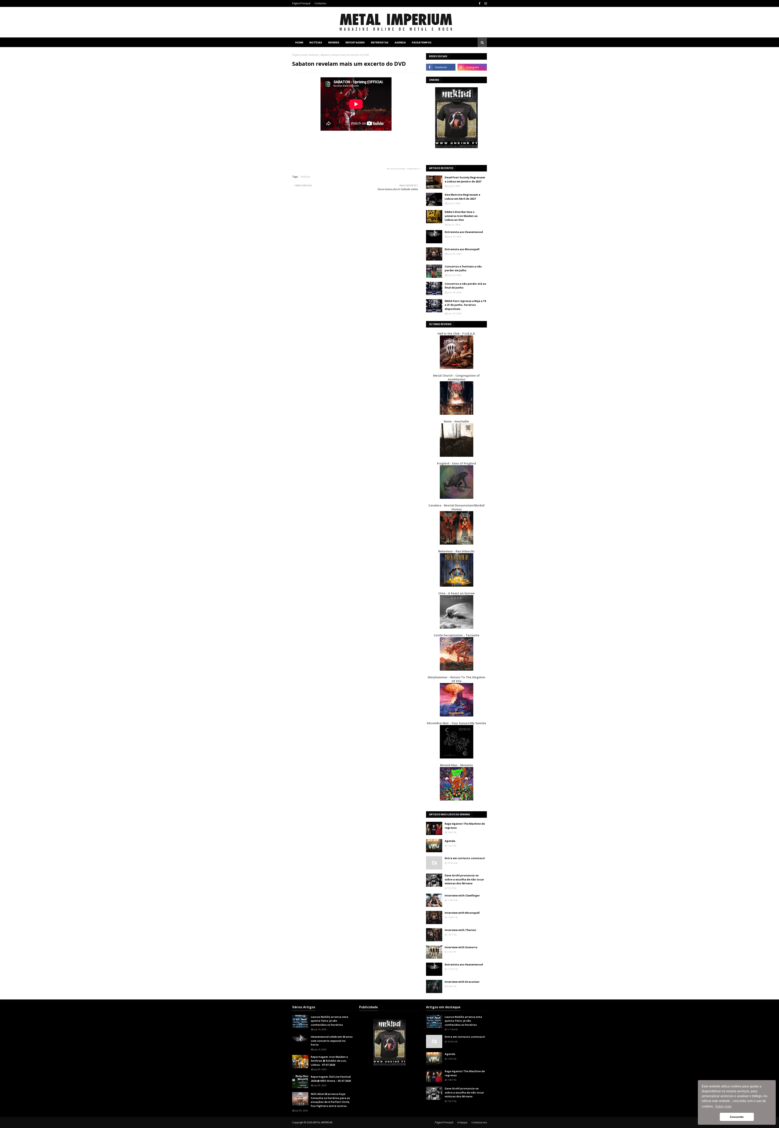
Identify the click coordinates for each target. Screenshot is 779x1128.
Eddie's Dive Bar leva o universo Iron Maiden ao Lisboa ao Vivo (461, 216)
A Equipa (462, 1122)
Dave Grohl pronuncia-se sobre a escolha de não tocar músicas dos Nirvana (464, 879)
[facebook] (479, 3)
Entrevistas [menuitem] (379, 42)
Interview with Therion (460, 930)
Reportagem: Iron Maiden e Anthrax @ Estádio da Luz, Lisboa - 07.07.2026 (329, 1061)
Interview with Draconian (462, 982)
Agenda (450, 841)
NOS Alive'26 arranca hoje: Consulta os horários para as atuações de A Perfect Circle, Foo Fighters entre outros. (330, 1100)
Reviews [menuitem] (333, 42)
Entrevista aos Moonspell (462, 249)
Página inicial (299, 55)
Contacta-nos (479, 1122)
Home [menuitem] (299, 42)
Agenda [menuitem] (400, 42)
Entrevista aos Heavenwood (464, 232)
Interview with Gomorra (461, 947)
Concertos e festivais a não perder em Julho (463, 268)
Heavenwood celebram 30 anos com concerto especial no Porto (332, 1040)
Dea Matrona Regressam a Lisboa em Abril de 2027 (462, 196)
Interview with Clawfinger (462, 895)
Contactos (320, 3)
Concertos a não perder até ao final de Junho (465, 286)
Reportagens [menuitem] (355, 42)
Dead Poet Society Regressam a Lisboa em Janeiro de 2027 (465, 179)
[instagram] (485, 3)
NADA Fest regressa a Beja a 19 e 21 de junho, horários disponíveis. (465, 305)
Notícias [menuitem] (315, 42)
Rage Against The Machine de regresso (465, 826)
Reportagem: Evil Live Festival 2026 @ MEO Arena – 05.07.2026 (331, 1079)
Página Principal (301, 3)
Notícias (313, 55)
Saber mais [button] (723, 1106)
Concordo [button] (737, 1116)
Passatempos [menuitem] (421, 42)
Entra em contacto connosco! (465, 858)
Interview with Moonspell (462, 913)
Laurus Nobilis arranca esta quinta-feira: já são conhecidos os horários (329, 1021)
